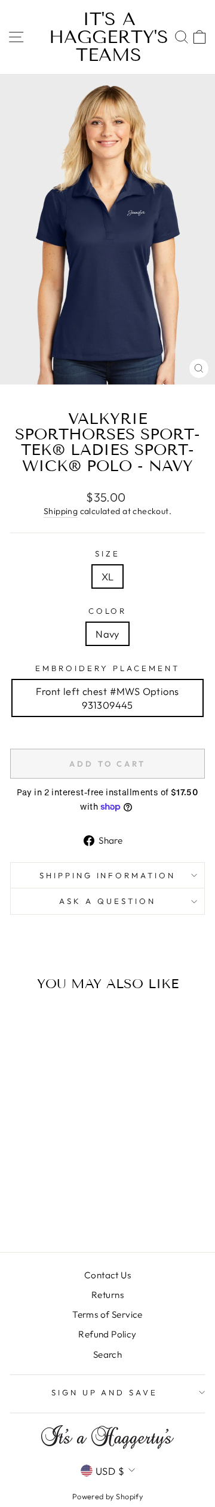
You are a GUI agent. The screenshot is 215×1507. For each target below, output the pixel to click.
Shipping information (107, 875)
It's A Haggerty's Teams (108, 37)
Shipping (61, 511)
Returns (107, 1294)
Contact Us (107, 1275)
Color (107, 611)
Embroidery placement (107, 668)
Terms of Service (107, 1314)
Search (107, 1354)
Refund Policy (107, 1334)
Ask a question (107, 901)
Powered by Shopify (107, 1496)
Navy (107, 634)
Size (107, 553)
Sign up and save (104, 1392)
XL (108, 576)
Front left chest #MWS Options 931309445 (107, 698)
